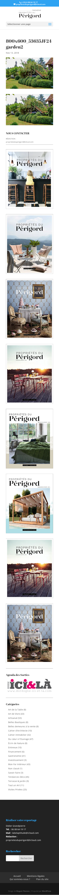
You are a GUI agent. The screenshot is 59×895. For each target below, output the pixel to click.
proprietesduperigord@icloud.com (19, 142)
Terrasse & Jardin (17, 781)
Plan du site (42, 879)
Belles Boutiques (16, 722)
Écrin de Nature (16, 743)
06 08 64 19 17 (18, 829)
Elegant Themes (22, 891)
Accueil (17, 876)
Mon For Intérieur (17, 764)
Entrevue (12, 747)
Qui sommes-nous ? (20, 879)
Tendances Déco (16, 776)
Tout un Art (14, 785)
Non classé (13, 768)
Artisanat (12, 718)
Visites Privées (15, 789)
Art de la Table (15, 709)
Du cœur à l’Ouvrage (18, 739)
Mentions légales (35, 876)
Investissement (15, 760)
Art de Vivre (14, 713)
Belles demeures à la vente (22, 726)
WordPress (46, 891)
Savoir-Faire (14, 772)
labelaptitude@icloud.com (25, 832)
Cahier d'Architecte (18, 730)
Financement (14, 751)
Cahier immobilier (17, 734)
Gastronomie (14, 755)
